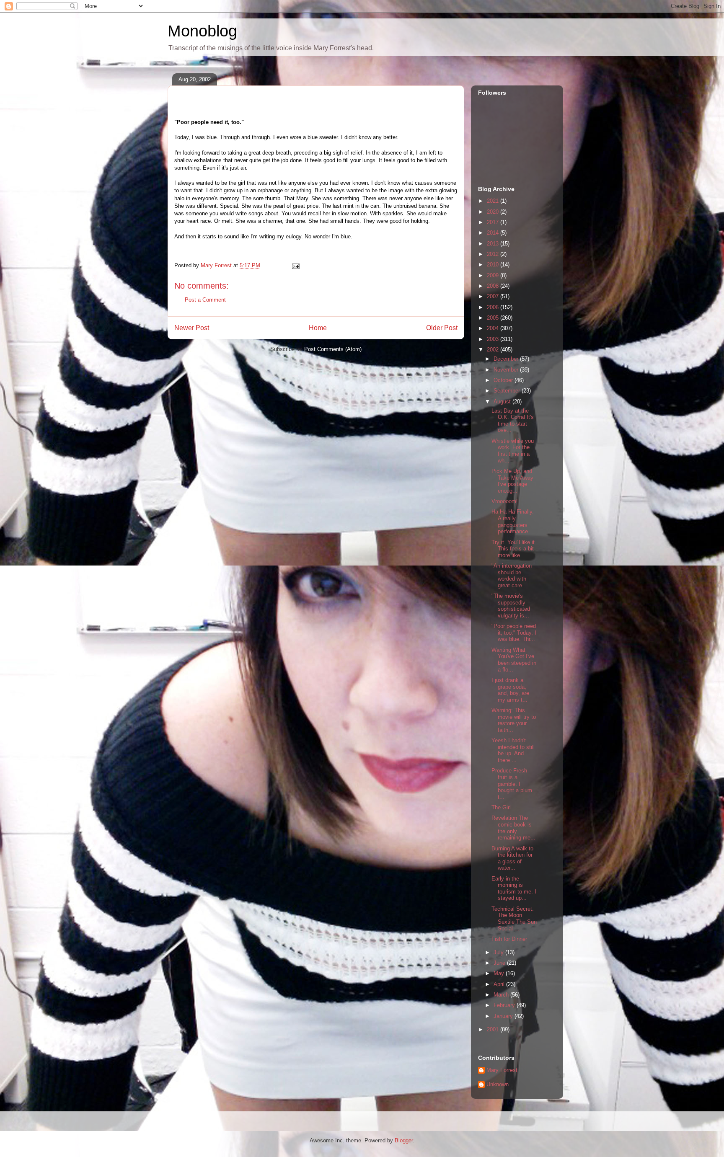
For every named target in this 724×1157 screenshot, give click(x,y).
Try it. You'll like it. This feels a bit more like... (513, 548)
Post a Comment (205, 300)
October (504, 380)
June (500, 963)
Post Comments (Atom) (333, 349)
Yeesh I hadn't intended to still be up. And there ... (513, 750)
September (508, 390)
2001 (493, 1029)
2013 (493, 243)
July (499, 952)
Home (318, 327)
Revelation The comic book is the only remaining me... (513, 828)
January (504, 1016)
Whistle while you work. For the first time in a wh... (512, 451)
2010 (493, 264)
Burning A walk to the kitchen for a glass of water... (512, 858)
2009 (493, 275)
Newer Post (191, 327)
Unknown (497, 1084)
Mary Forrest (501, 1070)
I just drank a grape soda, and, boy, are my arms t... (510, 690)
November (507, 370)
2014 (493, 233)
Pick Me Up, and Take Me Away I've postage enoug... (512, 481)
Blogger (404, 1140)
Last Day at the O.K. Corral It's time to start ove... (512, 421)
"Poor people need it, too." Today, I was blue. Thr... (513, 632)
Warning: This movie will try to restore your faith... (513, 720)
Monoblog (202, 31)
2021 (493, 201)
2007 (493, 296)
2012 (493, 254)
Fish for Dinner (509, 939)
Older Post (442, 327)
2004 (493, 328)
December (507, 359)
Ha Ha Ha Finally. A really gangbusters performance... (512, 522)
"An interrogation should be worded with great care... (511, 576)
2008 (493, 286)
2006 (493, 307)
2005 (493, 318)
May (500, 973)
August (503, 401)
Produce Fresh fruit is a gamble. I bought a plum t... (511, 783)
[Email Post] (295, 265)
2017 (493, 222)
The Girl (501, 807)
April (500, 984)
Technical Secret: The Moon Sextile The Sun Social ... (514, 919)
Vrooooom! (507, 501)
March (502, 995)
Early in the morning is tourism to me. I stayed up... (513, 888)
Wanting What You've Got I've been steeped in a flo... (513, 660)
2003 (493, 339)
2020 (493, 212)
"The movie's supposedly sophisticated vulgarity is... (510, 606)
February (505, 1005)
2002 (493, 349)
